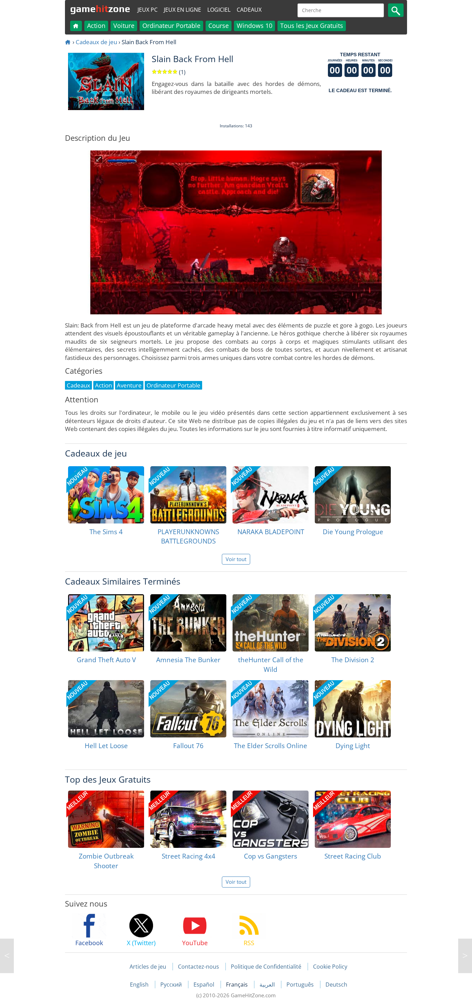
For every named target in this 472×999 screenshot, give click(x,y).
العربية (267, 984)
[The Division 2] (353, 623)
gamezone (100, 8)
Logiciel (218, 9)
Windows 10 (254, 25)
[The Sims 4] (106, 494)
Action (96, 25)
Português (300, 984)
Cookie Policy (330, 966)
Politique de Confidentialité (266, 966)
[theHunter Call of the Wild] (271, 623)
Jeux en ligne (182, 9)
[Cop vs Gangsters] (271, 819)
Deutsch (336, 984)
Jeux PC (148, 9)
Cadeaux (249, 9)
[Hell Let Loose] (106, 708)
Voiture (123, 25)
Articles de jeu (148, 966)
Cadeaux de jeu (96, 42)
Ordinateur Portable (171, 25)
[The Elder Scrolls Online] (271, 708)
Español (204, 984)
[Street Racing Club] (353, 819)
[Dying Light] (353, 708)
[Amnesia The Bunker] (188, 623)
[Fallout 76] (188, 708)
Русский (171, 984)
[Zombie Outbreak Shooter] (106, 819)
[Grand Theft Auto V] (106, 623)
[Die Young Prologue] (353, 494)
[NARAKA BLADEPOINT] (271, 494)
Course (218, 25)
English (140, 984)
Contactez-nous (198, 966)
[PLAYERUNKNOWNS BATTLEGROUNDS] (188, 494)
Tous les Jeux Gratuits (311, 25)
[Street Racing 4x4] (188, 819)
